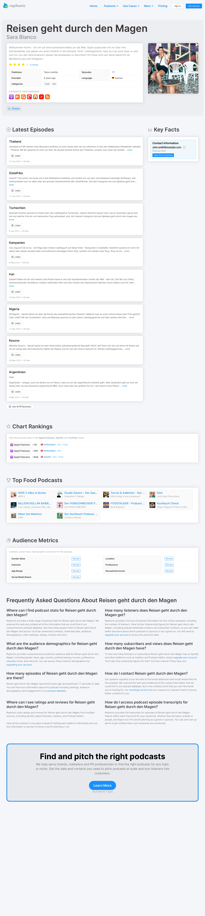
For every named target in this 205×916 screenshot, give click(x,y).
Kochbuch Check (168, 503)
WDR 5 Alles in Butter (32, 492)
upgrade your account (116, 634)
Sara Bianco (21, 37)
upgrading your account (19, 664)
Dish (160, 492)
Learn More (102, 785)
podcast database (56, 690)
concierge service (138, 689)
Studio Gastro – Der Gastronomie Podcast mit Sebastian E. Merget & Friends (81, 492)
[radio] (10, 64)
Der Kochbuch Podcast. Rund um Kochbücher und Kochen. (81, 514)
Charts (15, 108)
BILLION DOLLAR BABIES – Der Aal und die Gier (35, 503)
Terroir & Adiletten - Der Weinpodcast (128, 492)
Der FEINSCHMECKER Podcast (81, 503)
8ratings (34, 64)
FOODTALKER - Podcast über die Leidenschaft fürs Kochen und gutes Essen (128, 503)
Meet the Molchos (30, 514)
